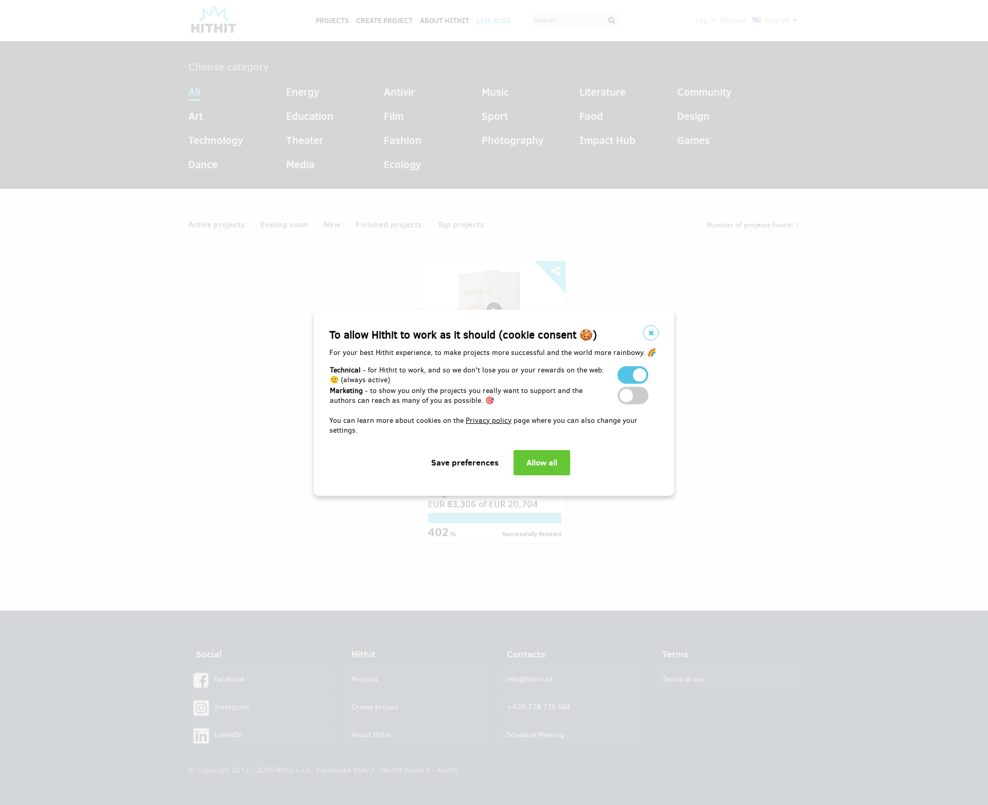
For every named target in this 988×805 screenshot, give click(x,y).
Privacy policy (488, 420)
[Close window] (651, 333)
